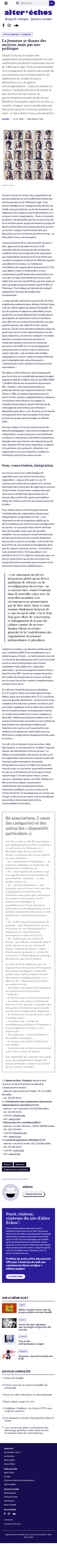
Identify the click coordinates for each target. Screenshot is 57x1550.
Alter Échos (9, 1472)
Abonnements (10, 1493)
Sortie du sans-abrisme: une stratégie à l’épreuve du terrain (35, 1327)
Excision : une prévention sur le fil (36, 1357)
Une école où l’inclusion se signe (31, 1342)
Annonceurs (9, 1501)
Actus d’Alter (9, 1464)
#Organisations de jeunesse (16, 1169)
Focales (7, 1476)
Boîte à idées (9, 1460)
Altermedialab (10, 1484)
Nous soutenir (10, 1505)
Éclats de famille (14, 1378)
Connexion (8, 1520)
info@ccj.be (19, 1115)
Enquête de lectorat (12, 1524)
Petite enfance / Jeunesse (17, 34)
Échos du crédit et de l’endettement (19, 1480)
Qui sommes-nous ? (12, 1452)
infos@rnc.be (20, 1132)
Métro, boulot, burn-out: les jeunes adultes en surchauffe (35, 1311)
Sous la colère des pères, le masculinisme (28, 1394)
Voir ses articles (33, 1194)
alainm (5, 119)
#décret (7, 1164)
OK (51, 3)
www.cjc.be (14, 1154)
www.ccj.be (14, 1119)
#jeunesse (20, 1164)
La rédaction (9, 1456)
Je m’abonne (15, 1276)
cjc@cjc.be (18, 1150)
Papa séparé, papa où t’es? (19, 1401)
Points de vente (10, 1497)
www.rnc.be (15, 1136)
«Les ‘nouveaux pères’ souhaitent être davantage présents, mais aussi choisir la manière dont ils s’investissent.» (27, 1430)
